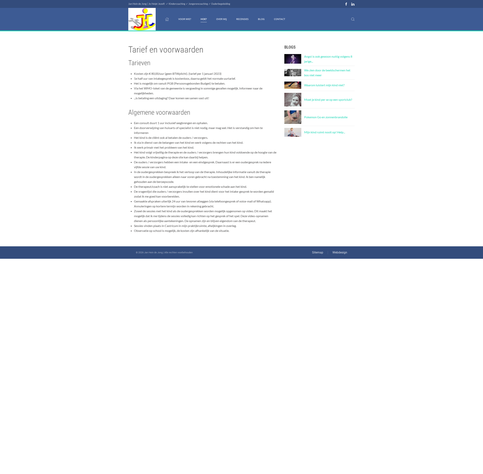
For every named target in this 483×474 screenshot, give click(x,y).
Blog (261, 19)
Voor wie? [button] (184, 19)
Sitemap (317, 252)
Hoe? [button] (204, 19)
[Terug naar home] (142, 19)
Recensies (242, 19)
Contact (279, 19)
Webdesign (339, 252)
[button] (353, 19)
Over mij (221, 19)
